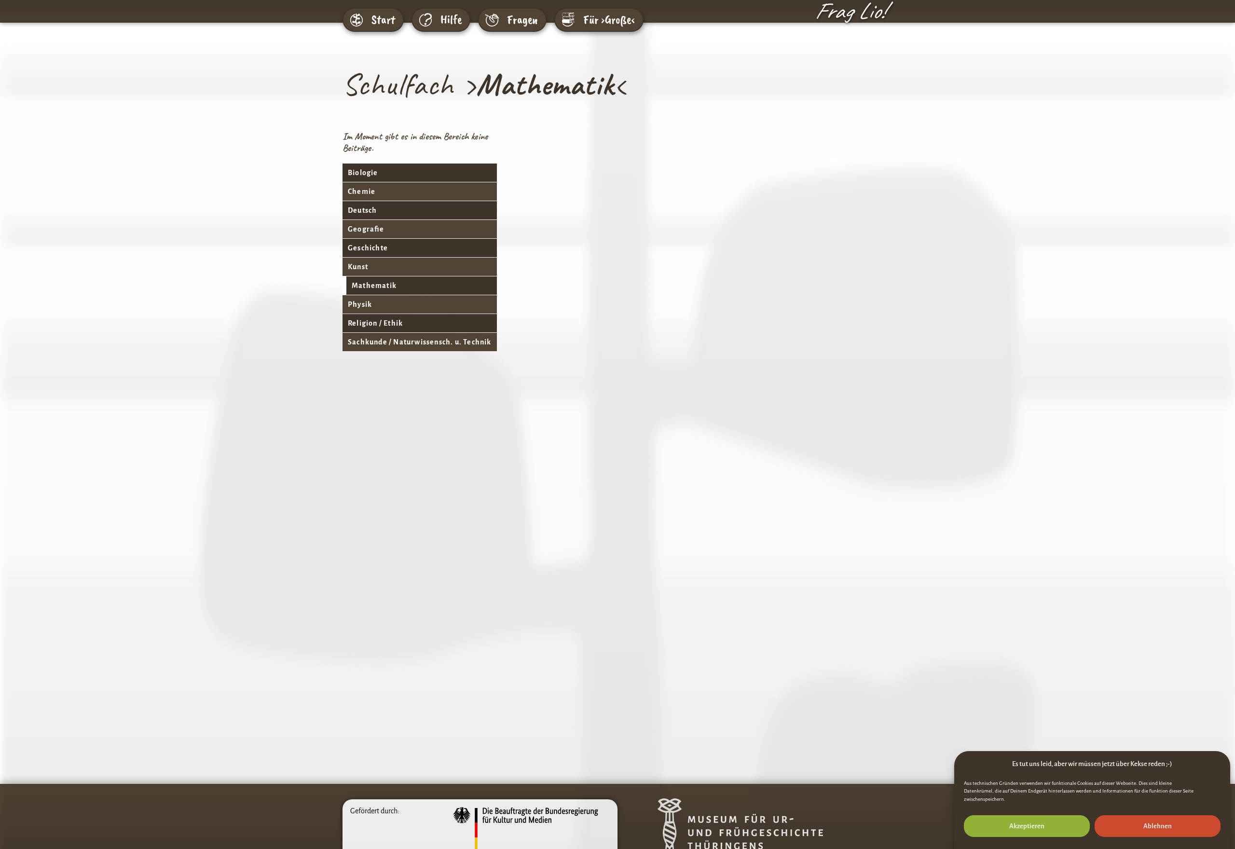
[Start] (356, 20)
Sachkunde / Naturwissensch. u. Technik (420, 342)
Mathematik (374, 285)
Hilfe (451, 19)
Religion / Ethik (375, 323)
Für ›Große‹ (609, 19)
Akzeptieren (1026, 826)
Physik (360, 304)
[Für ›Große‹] (568, 20)
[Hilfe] (425, 20)
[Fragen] (492, 20)
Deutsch (362, 210)
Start (383, 19)
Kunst (358, 267)
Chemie (361, 191)
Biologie (363, 173)
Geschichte (368, 248)
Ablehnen (1157, 826)
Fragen (522, 19)
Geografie (366, 229)
